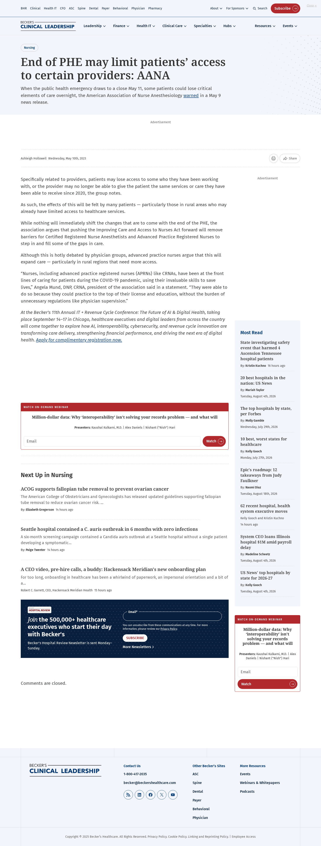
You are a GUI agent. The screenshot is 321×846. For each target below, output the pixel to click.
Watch (211, 441)
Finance (119, 26)
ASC (71, 8)
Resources (263, 26)
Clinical (35, 8)
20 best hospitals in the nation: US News (262, 380)
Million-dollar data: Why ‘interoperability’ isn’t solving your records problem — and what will (124, 417)
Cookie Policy (177, 837)
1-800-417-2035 (135, 774)
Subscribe (282, 8)
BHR (24, 8)
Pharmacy (155, 8)
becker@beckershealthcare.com (150, 783)
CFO (63, 8)
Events (288, 26)
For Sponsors (235, 8)
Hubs (227, 26)
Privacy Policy (168, 628)
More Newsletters (137, 647)
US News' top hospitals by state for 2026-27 (265, 575)
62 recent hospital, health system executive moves (265, 508)
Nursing (29, 48)
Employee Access (244, 837)
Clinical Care (172, 26)
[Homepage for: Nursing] (65, 770)
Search (262, 8)
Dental (93, 8)
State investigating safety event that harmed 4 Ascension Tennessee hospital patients (265, 351)
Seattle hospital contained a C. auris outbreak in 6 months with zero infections (109, 529)
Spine (82, 8)
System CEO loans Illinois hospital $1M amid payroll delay (266, 542)
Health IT (50, 8)
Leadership (93, 26)
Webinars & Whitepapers (260, 783)
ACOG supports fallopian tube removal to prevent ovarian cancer (95, 489)
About (214, 8)
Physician (138, 8)
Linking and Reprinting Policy (208, 837)
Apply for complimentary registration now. (79, 340)
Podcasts (247, 791)
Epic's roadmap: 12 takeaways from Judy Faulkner (261, 475)
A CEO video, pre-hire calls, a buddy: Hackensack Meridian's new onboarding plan (113, 569)
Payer (105, 8)
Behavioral (120, 8)
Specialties (203, 26)
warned (191, 95)
